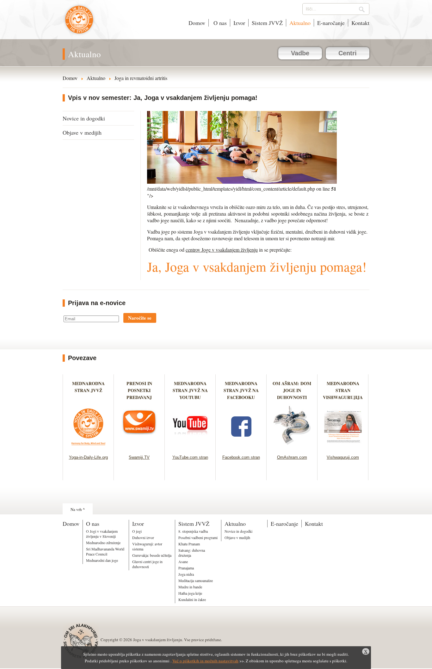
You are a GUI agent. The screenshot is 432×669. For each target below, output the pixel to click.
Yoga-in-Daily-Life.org (88, 457)
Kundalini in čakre (192, 599)
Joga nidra (186, 574)
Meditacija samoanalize (195, 580)
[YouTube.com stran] (190, 447)
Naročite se (139, 317)
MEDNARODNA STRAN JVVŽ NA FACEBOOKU (241, 390)
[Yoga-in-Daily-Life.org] (88, 447)
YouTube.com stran (190, 457)
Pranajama (186, 567)
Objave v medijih (82, 132)
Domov (196, 23)
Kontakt (360, 23)
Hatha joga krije (190, 593)
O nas (219, 23)
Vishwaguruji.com (343, 457)
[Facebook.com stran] (241, 447)
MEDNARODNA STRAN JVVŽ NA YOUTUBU (190, 390)
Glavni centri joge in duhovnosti (147, 564)
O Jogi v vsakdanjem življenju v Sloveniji (102, 534)
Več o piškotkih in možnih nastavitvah (205, 661)
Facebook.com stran (241, 457)
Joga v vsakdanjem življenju (79, 22)
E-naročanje (331, 23)
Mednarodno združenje (103, 542)
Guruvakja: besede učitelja (151, 555)
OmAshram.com (292, 457)
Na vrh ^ (78, 509)
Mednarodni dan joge (102, 560)
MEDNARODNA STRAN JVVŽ (88, 390)
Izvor (239, 23)
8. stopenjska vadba (193, 531)
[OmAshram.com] (292, 447)
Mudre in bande (190, 586)
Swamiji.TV (139, 457)
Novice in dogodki (84, 118)
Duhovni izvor (143, 537)
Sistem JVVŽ (267, 23)
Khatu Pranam (189, 543)
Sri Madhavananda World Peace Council (105, 551)
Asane (183, 561)
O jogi (137, 531)
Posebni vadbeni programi (198, 537)
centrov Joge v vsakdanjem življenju (222, 249)
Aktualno (300, 23)
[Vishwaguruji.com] (343, 447)
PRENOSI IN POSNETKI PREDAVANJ (139, 390)
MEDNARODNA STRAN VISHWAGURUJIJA (343, 390)
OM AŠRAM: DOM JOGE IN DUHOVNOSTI (292, 390)
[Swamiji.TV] (139, 447)
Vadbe (300, 53)
